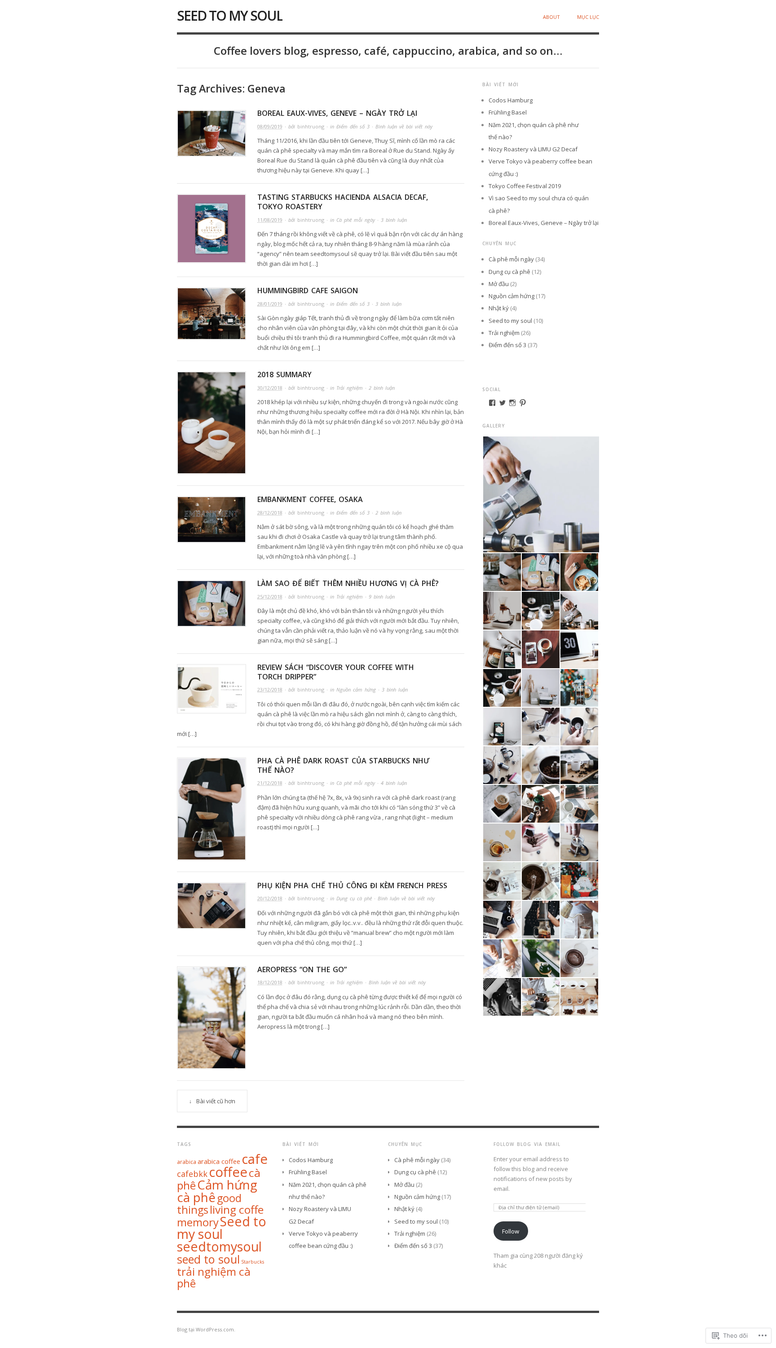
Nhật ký (499, 308)
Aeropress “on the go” (302, 969)
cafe (255, 1159)
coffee (228, 1172)
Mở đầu (499, 284)
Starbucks (252, 1262)
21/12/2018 (269, 783)
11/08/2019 (269, 219)
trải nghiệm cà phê (214, 1277)
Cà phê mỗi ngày (355, 219)
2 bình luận (382, 387)
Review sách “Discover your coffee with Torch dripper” (335, 672)
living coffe (237, 1209)
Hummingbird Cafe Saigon (307, 290)
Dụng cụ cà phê (354, 898)
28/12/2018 (269, 512)
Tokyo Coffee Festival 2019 (525, 186)
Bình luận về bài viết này (403, 126)
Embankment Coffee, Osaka (310, 499)
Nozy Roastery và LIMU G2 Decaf (533, 149)
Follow (510, 1231)
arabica (186, 1162)
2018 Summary (284, 374)
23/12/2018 (269, 689)
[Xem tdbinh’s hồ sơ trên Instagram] (512, 402)
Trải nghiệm (349, 387)
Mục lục (588, 16)
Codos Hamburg (511, 100)
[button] (540, 494)
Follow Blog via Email (527, 1144)
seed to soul (208, 1259)
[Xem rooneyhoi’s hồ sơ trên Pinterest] (522, 402)
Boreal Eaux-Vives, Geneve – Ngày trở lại (337, 113)
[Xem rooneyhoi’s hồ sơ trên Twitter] (502, 402)
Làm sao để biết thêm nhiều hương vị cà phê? (348, 583)
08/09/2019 (269, 126)
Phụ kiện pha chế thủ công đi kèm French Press (352, 885)
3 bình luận (394, 219)
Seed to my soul (229, 15)
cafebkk (192, 1173)
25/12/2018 (269, 596)
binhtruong (310, 126)
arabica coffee (219, 1161)
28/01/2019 (269, 303)
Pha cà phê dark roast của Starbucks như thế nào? (343, 765)
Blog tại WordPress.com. (206, 1329)
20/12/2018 (269, 898)
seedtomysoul (219, 1246)
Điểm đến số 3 (353, 126)
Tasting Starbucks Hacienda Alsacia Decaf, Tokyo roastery (342, 201)
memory (198, 1222)
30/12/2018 (269, 387)
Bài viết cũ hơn (215, 1101)
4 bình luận (394, 783)
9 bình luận (382, 596)
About (551, 16)
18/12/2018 (269, 982)
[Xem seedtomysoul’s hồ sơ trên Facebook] (492, 402)
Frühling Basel (508, 112)
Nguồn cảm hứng (356, 689)
